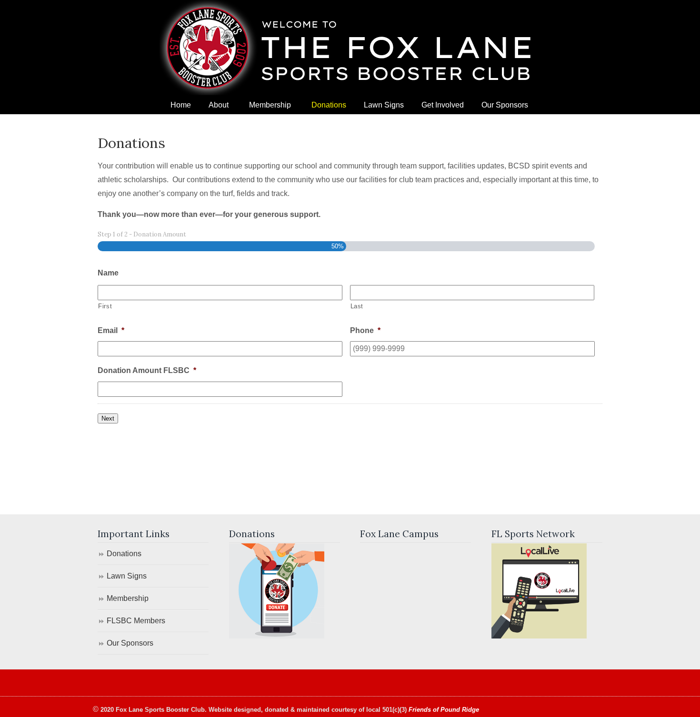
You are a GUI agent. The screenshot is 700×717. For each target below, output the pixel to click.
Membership (128, 598)
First (105, 306)
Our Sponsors (130, 643)
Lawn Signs (127, 576)
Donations (124, 554)
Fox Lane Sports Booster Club (350, 47)
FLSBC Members (136, 621)
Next (107, 418)
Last (357, 306)
